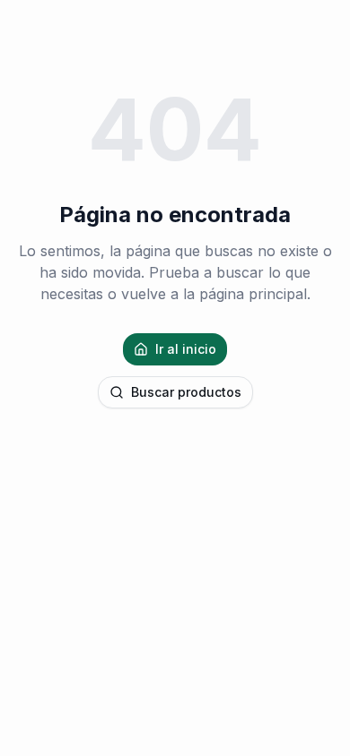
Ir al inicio (185, 349)
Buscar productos (186, 391)
